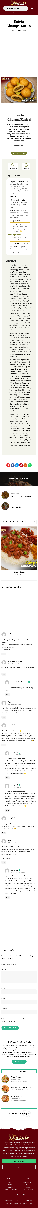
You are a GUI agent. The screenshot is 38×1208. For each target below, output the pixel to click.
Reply (3, 654)
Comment (4, 969)
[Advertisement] (19, 54)
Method (26, 168)
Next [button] (35, 522)
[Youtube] (24, 1194)
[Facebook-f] (14, 1194)
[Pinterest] (21, 465)
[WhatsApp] (30, 465)
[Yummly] (25, 465)
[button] (29, 182)
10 (25, 31)
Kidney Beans (19, 572)
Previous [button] (31, 522)
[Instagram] (20, 1194)
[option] (19, 551)
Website (4, 1009)
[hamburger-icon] (32, 8)
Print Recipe (18, 145)
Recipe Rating (5, 965)
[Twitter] (17, 465)
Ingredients (13, 168)
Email (3, 998)
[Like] (8, 465)
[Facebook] (13, 465)
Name (3, 988)
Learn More (19, 1061)
